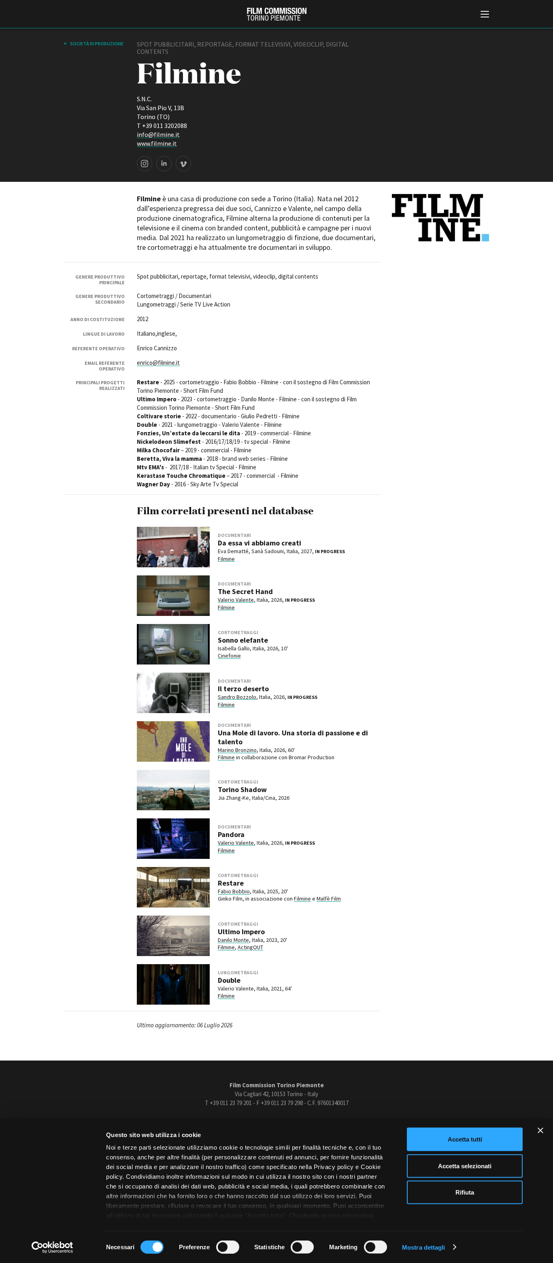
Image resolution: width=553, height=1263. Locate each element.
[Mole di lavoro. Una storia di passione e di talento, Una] (173, 741)
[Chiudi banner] (540, 1130)
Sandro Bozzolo (237, 697)
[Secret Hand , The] (173, 595)
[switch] (227, 1246)
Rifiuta (464, 1192)
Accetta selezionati (464, 1165)
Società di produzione (96, 43)
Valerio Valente (236, 599)
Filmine (226, 558)
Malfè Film (329, 898)
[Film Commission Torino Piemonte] (276, 14)
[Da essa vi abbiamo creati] (173, 547)
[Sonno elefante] (173, 644)
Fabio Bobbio (234, 891)
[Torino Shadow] (173, 790)
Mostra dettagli (423, 1247)
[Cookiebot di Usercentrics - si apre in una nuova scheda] (52, 1247)
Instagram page (144, 163)
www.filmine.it (157, 143)
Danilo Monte (233, 940)
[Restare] (173, 887)
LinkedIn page (164, 163)
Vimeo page (183, 163)
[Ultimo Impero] (173, 936)
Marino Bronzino (237, 750)
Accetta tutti (465, 1139)
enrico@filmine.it (158, 362)
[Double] (173, 984)
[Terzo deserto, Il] (173, 693)
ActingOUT (250, 947)
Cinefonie (229, 655)
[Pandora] (173, 838)
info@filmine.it (158, 134)
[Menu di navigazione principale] (485, 15)
